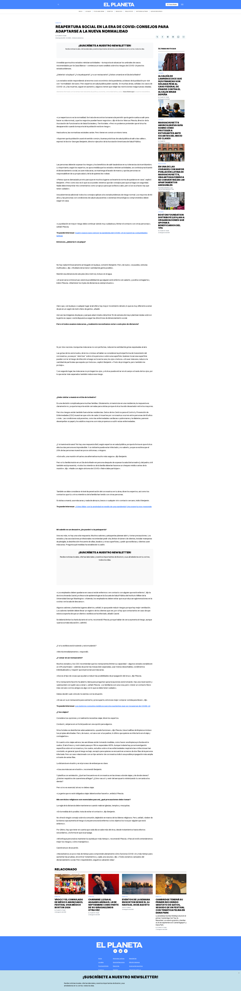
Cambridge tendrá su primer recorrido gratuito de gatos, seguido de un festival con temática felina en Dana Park (170, 906)
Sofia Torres (126, 907)
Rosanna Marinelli (164, 188)
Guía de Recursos (156, 11)
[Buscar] (58, 4)
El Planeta (161, 141)
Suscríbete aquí (128, 92)
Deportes (116, 966)
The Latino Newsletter (166, 189)
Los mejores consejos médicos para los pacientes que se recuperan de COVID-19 (112, 706)
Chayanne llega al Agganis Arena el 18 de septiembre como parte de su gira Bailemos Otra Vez (103, 904)
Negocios (119, 11)
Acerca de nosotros (136, 966)
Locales (88, 11)
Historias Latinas (142, 11)
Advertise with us (135, 970)
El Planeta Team (61, 35)
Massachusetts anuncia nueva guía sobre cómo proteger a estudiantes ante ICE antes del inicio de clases (170, 130)
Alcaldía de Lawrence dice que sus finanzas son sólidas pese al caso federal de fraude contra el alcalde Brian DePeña (170, 85)
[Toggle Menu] (182, 4)
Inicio (80, 11)
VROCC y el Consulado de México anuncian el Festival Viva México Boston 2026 (69, 903)
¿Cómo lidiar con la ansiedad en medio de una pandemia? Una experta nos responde (113, 506)
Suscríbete (173, 4)
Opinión (115, 970)
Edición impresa (134, 962)
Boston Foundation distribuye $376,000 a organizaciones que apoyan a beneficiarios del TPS (171, 221)
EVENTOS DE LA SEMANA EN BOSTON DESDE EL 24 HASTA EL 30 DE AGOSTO (136, 902)
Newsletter (133, 958)
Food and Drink (99, 11)
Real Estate (129, 11)
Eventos (110, 11)
